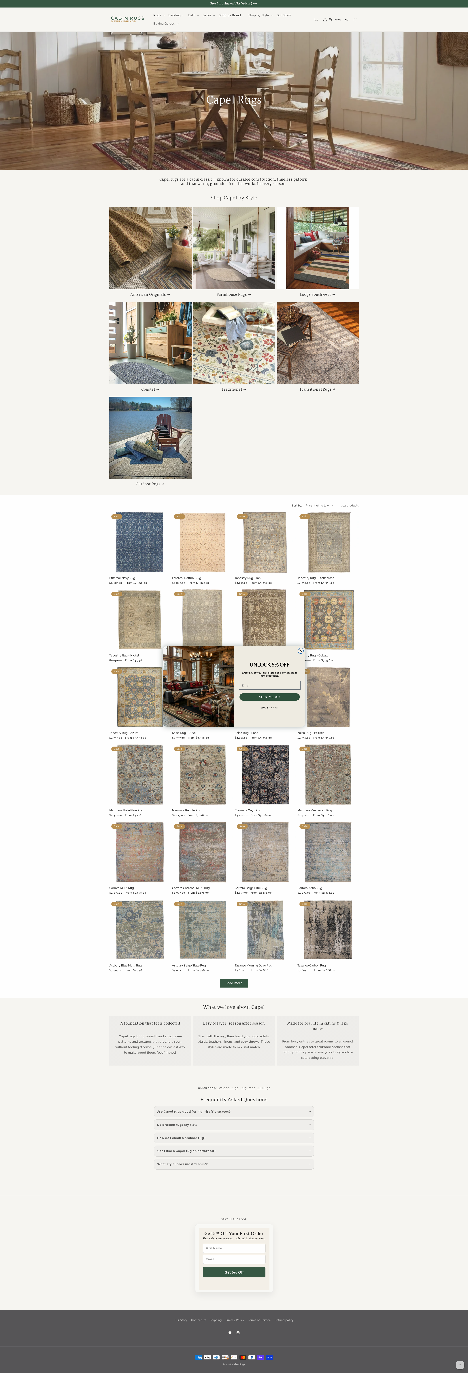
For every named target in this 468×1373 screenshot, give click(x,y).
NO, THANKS (269, 708)
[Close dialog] (300, 651)
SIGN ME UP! (269, 697)
